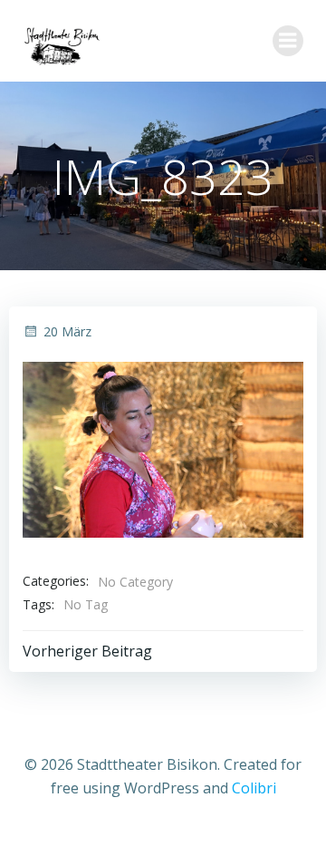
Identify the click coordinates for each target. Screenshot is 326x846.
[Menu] (288, 40)
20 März (67, 331)
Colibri (254, 788)
